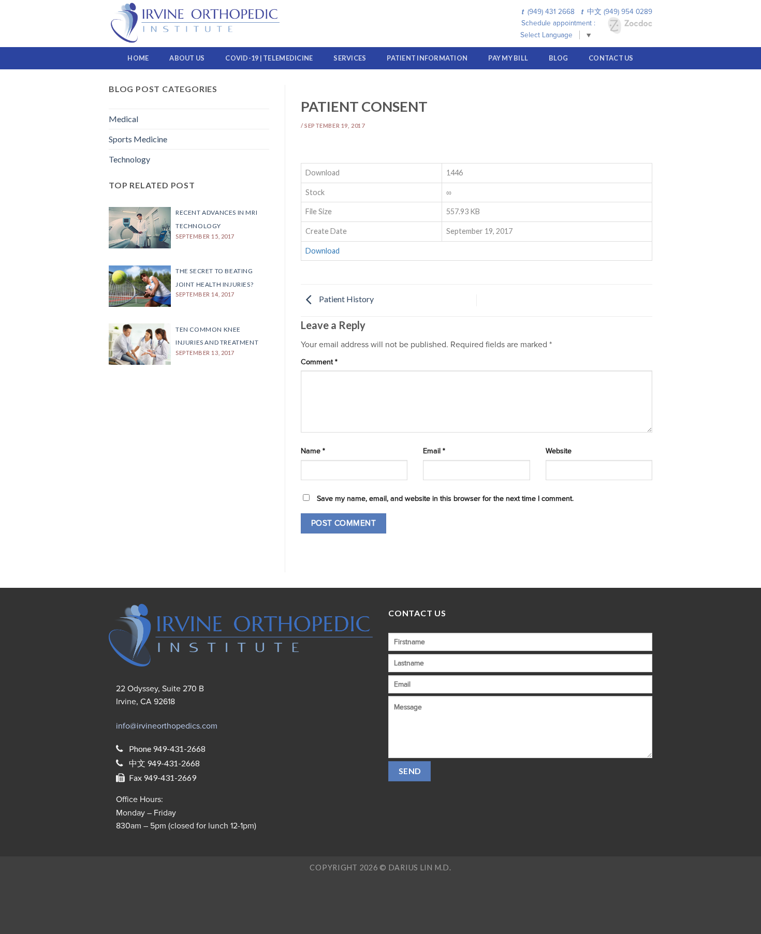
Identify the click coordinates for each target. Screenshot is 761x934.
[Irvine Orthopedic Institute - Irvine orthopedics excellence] (199, 23)
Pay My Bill (508, 58)
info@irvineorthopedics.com (166, 726)
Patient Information (427, 58)
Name (313, 451)
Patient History (345, 299)
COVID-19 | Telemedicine (269, 58)
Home (138, 58)
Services (349, 58)
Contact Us (611, 58)
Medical (123, 119)
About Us (186, 58)
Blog (558, 58)
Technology (129, 159)
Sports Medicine (138, 139)
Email (434, 451)
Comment (319, 362)
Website (559, 451)
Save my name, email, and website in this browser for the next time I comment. (445, 498)
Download (322, 250)
